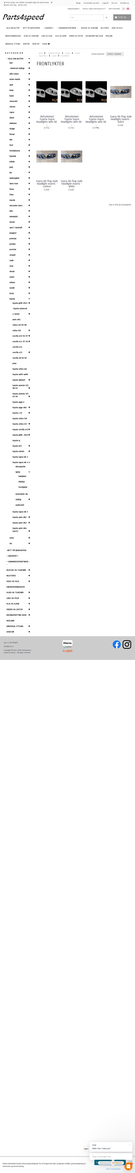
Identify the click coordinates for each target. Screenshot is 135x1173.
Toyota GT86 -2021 (20, 435)
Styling (18, 499)
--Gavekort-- (12, 556)
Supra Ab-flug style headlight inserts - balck (121, 119)
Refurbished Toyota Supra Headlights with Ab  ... (47, 120)
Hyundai (12, 156)
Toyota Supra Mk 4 (20, 462)
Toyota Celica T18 (20, 418)
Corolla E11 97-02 (20, 341)
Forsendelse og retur (91, 3)
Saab (11, 260)
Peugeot (12, 233)
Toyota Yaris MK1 (20, 517)
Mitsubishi (13, 216)
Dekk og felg (12, 581)
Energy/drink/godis (15, 587)
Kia (10, 172)
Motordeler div (22, 494)
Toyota (12, 299)
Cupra (11, 112)
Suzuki (12, 288)
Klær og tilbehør (14, 592)
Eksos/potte (20, 466)
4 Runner (16, 314)
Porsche (12, 249)
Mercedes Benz (15, 205)
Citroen (12, 106)
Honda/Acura (14, 150)
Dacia (11, 117)
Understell (20, 505)
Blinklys (22, 481)
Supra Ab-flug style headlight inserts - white (71, 184)
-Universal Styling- (17, 68)
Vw (10, 543)
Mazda (12, 200)
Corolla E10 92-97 (20, 336)
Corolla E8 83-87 (20, 358)
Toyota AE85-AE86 (20, 374)
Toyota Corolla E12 (20, 429)
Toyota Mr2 (17, 446)
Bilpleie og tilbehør (16, 570)
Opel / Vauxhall (15, 227)
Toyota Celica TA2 (20, 369)
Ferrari (12, 134)
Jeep (11, 167)
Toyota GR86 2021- (20, 303)
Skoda (12, 271)
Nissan (12, 222)
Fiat (10, 139)
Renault (12, 255)
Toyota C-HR (17, 413)
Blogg (78, 3)
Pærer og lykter (14, 609)
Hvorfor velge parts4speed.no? (94, 9)
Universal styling (14, 626)
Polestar (12, 238)
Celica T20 (17, 330)
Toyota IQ (16, 440)
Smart (11, 277)
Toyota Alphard (19, 380)
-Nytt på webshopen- (16, 550)
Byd (11, 63)
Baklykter (22, 476)
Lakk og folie (12, 598)
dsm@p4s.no (9, 646)
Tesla (11, 293)
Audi (11, 85)
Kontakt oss (124, 3)
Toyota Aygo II (18, 402)
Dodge (12, 128)
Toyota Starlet (18, 451)
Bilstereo (11, 575)
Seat (11, 266)
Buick (11, 96)
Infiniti (12, 161)
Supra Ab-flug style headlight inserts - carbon (47, 184)
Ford (11, 145)
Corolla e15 (17, 352)
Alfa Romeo (14, 74)
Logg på (105, 3)
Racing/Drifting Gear (16, 615)
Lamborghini (14, 178)
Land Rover (13, 183)
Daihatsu (13, 123)
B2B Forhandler (114, 9)
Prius (14, 363)
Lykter (18, 472)
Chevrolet (13, 101)
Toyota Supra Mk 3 (20, 457)
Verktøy (10, 632)
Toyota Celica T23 (20, 424)
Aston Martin (14, 79)
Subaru (12, 282)
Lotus (11, 194)
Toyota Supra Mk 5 (20, 512)
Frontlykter (23, 487)
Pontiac (12, 244)
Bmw (11, 90)
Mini (11, 211)
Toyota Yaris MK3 (20, 523)
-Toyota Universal (20, 308)
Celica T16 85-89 (20, 325)
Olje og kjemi (12, 604)
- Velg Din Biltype (14, 59)
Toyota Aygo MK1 (20, 407)
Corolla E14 (17, 347)
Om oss (114, 3)
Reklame (10, 620)
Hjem (41, 53)
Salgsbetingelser (73, 9)
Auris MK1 (17, 319)
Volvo (11, 538)
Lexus (11, 189)
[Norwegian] (127, 8)
